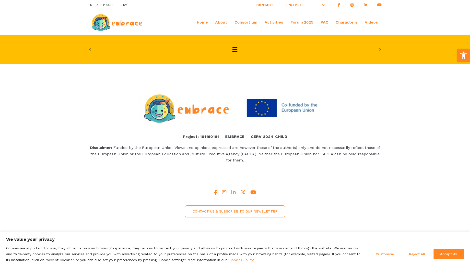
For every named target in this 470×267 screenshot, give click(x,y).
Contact (264, 5)
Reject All (417, 254)
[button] (463, 55)
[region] (235, 249)
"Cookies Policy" (241, 260)
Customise (385, 254)
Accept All (448, 254)
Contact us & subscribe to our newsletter (235, 211)
